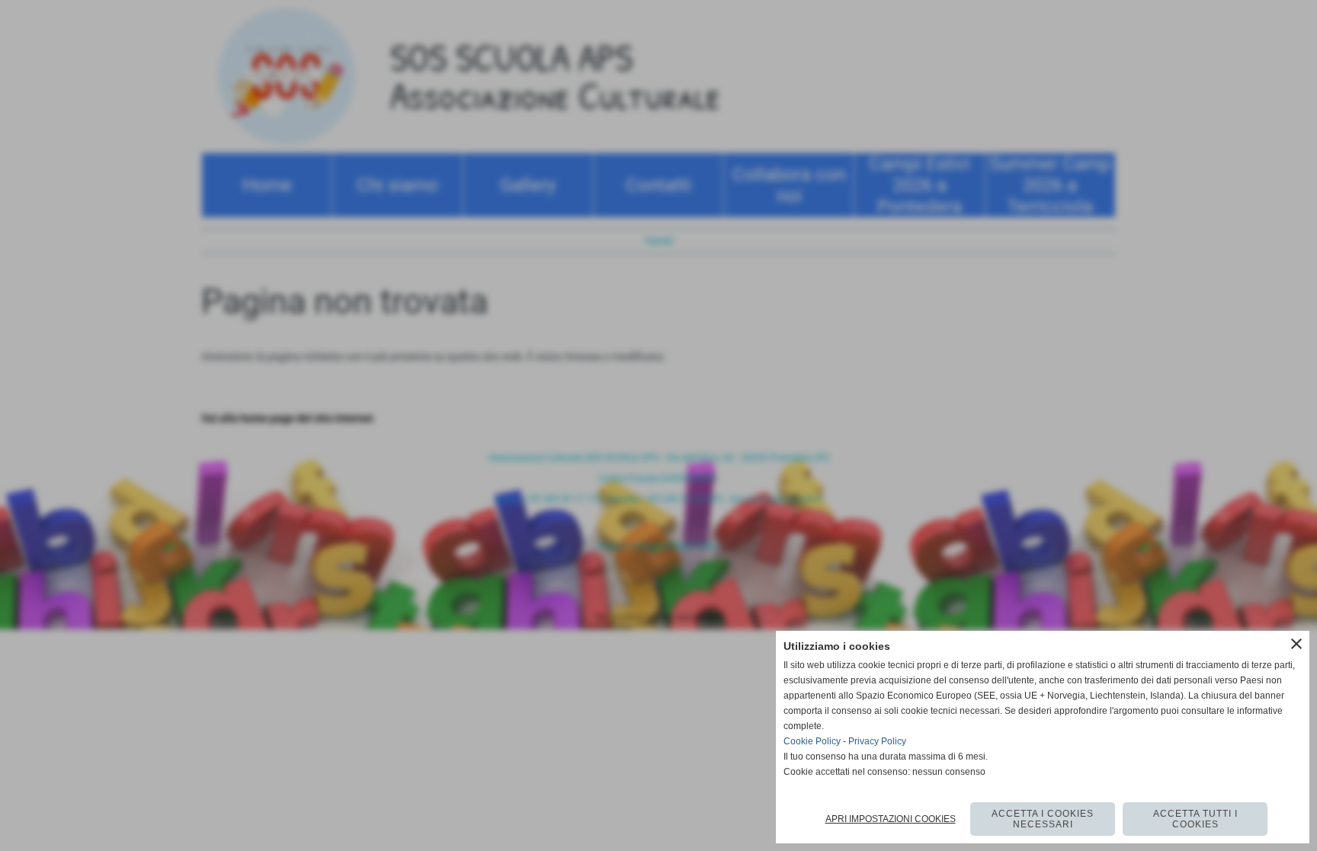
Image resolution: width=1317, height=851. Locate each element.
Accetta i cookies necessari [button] (1043, 819)
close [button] (1296, 644)
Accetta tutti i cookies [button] (1195, 819)
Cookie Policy (812, 741)
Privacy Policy (877, 741)
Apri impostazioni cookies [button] (890, 819)
